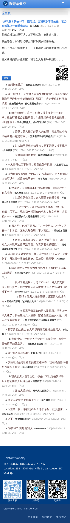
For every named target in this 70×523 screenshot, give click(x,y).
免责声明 (61, 517)
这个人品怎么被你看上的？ (24, 399)
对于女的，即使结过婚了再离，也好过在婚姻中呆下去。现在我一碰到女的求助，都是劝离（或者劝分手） (34, 211)
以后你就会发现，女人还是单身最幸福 (37, 197)
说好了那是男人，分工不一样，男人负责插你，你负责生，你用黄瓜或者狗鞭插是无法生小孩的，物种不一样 (34, 287)
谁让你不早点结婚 (18, 352)
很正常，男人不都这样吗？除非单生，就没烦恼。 (37, 409)
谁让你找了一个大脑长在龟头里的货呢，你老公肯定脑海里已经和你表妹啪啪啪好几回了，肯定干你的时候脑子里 (35, 98)
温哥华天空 (17, 4)
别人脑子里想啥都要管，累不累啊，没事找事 (41, 145)
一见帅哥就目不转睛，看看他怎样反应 (30, 164)
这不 (11, 418)
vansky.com (31, 508)
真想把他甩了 (16, 84)
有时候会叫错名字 (26, 155)
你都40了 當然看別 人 (21, 428)
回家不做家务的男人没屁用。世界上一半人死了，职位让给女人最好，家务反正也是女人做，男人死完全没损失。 (34, 315)
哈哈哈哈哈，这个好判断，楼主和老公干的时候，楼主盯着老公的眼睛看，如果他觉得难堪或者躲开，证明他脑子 (34, 117)
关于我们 (33, 517)
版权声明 (47, 517)
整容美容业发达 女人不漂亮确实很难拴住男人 (34, 329)
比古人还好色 (23, 390)
